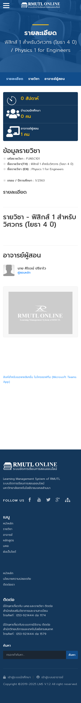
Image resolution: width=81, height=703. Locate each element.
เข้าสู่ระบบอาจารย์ (52, 677)
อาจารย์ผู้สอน (54, 78)
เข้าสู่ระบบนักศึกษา (19, 677)
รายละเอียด (14, 78)
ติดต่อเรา (9, 584)
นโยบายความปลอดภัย (17, 579)
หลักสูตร (8, 540)
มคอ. (6, 546)
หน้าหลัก (8, 523)
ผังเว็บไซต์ (9, 552)
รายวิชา (33, 78)
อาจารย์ (7, 535)
